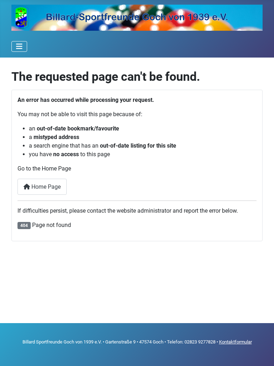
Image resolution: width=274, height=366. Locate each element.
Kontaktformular (235, 342)
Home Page (45, 186)
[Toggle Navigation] (19, 46)
